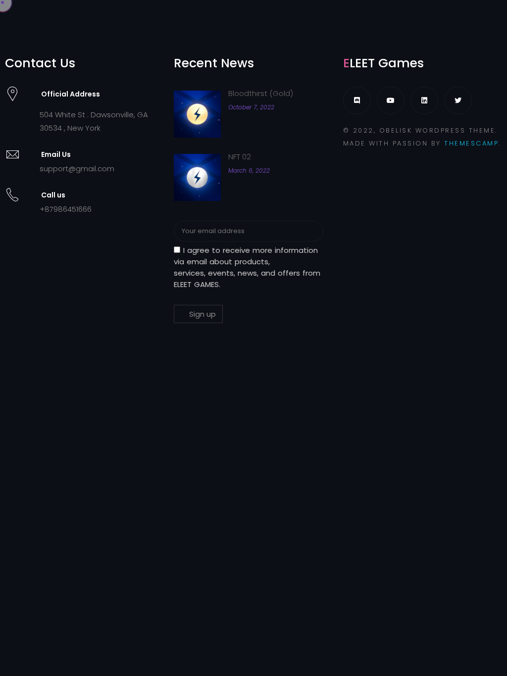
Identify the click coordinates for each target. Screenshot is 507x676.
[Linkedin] (424, 100)
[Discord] (357, 100)
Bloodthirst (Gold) (260, 93)
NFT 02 (239, 156)
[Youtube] (391, 100)
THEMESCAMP (471, 143)
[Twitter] (458, 100)
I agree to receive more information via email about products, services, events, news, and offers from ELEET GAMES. (247, 267)
